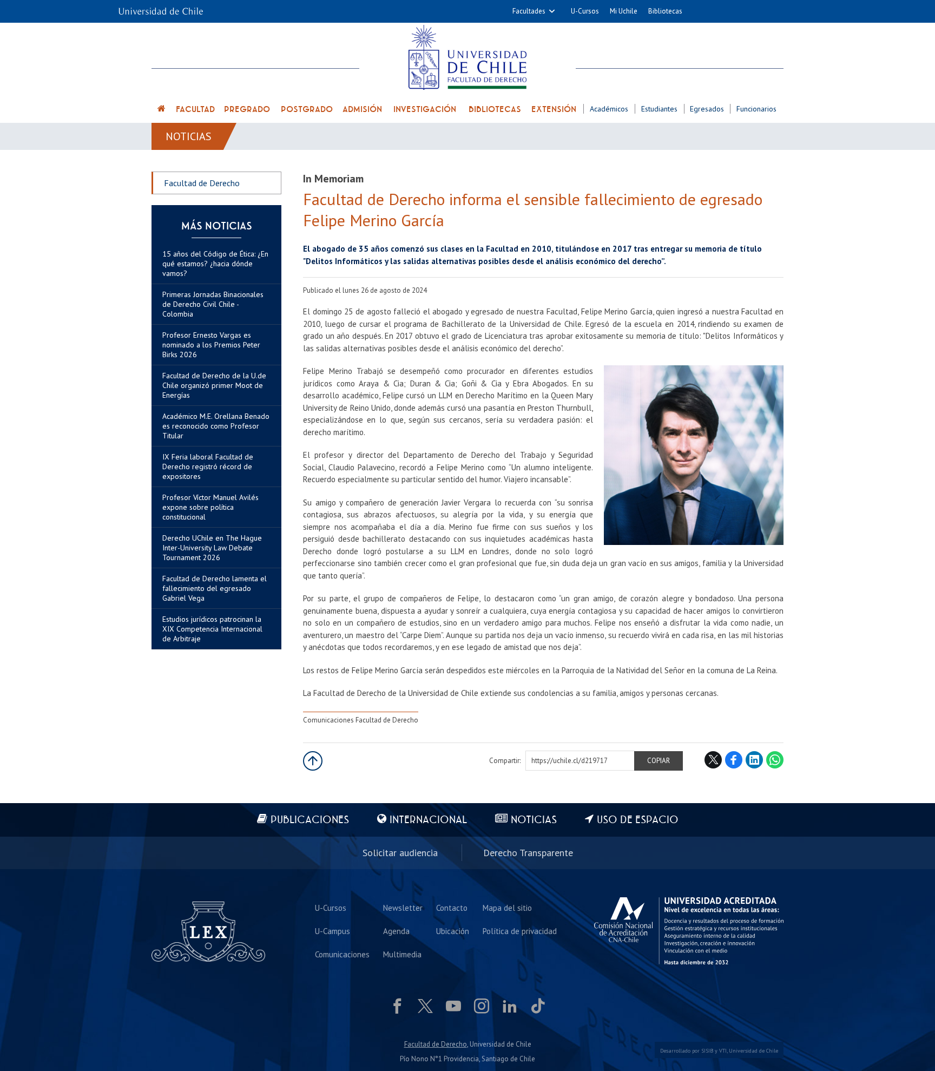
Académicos (609, 109)
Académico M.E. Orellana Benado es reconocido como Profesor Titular (215, 426)
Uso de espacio (638, 820)
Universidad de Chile (753, 1050)
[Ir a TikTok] (537, 1006)
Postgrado (307, 109)
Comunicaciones (342, 954)
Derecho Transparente (528, 852)
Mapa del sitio (507, 908)
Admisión (362, 109)
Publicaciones (310, 820)
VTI (723, 1050)
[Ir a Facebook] (397, 1006)
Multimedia (402, 954)
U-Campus (332, 931)
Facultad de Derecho (202, 183)
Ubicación (452, 931)
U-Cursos (585, 11)
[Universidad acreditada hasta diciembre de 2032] (688, 930)
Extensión (553, 109)
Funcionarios (756, 109)
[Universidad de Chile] (160, 8)
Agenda (396, 931)
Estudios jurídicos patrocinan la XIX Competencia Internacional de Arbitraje (212, 628)
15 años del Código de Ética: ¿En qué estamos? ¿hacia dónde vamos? (215, 263)
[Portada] (162, 110)
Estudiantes (659, 109)
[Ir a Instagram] (481, 1006)
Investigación (424, 109)
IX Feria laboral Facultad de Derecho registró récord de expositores (207, 466)
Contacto (451, 908)
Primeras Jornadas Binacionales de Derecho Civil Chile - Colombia (213, 304)
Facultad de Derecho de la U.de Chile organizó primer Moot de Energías (214, 385)
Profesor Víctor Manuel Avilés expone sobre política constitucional (210, 507)
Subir (312, 761)
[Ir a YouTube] (453, 1006)
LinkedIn (754, 759)
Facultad (195, 109)
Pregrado (247, 109)
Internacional (428, 820)
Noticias (189, 136)
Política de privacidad (520, 931)
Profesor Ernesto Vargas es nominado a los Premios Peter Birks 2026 (211, 344)
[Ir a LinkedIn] (509, 1006)
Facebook (733, 759)
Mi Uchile (623, 11)
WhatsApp (774, 759)
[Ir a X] (425, 1006)
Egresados (707, 109)
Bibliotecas (665, 11)
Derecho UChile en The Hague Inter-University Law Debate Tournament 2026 (212, 547)
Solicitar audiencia (400, 852)
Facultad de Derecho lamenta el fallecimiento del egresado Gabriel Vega (214, 588)
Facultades (528, 11)
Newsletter (403, 908)
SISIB (707, 1050)
